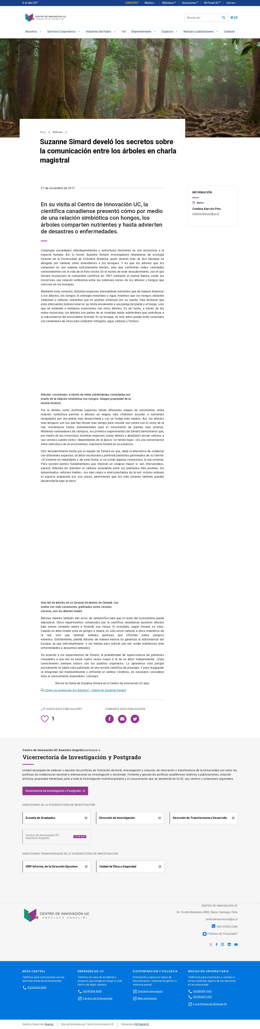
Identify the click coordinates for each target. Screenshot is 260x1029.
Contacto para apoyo (150, 991)
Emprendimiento (141, 31)
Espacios (167, 31)
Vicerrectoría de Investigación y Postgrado (55, 790)
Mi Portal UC (211, 2)
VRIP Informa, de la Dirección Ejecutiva (57, 866)
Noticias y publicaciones (198, 31)
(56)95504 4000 (37, 987)
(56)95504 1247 (202, 997)
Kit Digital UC (142, 1024)
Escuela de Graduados (56, 818)
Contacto (229, 31)
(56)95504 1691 (202, 991)
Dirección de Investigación (130, 818)
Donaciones (189, 2)
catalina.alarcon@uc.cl (205, 213)
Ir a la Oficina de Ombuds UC (210, 1003)
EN (236, 17)
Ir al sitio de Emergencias (97, 998)
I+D (124, 31)
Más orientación (147, 998)
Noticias (58, 132)
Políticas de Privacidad (219, 933)
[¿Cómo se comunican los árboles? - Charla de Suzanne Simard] (83, 690)
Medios (150, 2)
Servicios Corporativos (61, 31)
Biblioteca (168, 2)
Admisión (131, 2)
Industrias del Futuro (98, 31)
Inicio (43, 132)
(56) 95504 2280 (227, 926)
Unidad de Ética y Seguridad (130, 866)
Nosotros (31, 31)
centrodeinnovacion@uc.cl (222, 919)
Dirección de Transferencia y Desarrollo (204, 818)
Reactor (49, 1024)
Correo (232, 2)
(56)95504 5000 (92, 991)
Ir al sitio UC (29, 2)
